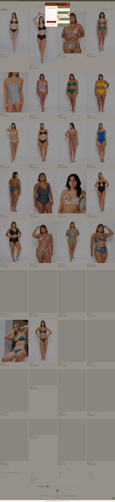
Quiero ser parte (51, 21)
